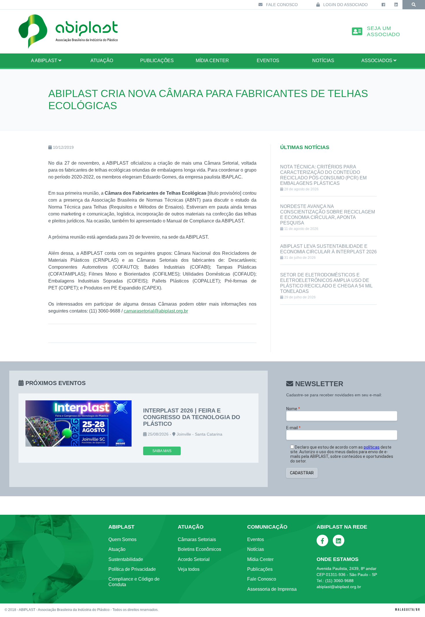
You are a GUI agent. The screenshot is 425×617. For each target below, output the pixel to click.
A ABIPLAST (44, 60)
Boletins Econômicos (199, 549)
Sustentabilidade (125, 559)
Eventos (268, 60)
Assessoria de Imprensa (272, 589)
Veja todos (188, 569)
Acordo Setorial (194, 559)
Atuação (116, 549)
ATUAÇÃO (101, 60)
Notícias (323, 60)
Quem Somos (122, 539)
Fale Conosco (281, 4)
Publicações (157, 60)
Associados (377, 60)
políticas (372, 447)
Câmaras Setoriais (197, 539)
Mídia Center (212, 60)
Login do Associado (345, 4)
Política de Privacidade (132, 569)
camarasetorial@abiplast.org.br (156, 310)
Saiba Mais (161, 451)
